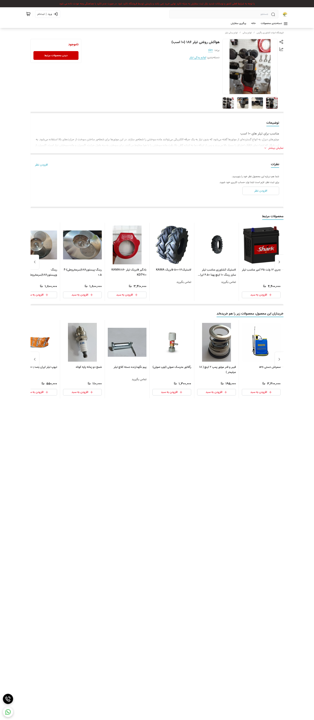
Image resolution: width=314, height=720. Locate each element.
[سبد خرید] (28, 14)
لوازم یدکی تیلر (231, 32)
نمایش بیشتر (275, 148)
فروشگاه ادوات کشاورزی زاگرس (270, 32)
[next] (34, 262)
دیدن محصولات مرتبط (56, 55)
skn (210, 50)
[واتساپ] (8, 712)
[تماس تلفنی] (8, 699)
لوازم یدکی (247, 32)
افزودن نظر (41, 165)
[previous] (279, 262)
